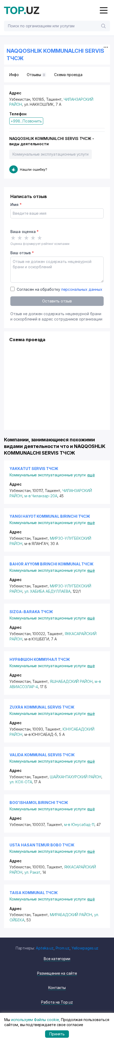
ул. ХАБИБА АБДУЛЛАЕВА (47, 591)
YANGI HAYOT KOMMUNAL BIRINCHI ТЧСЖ (50, 516)
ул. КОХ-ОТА (21, 782)
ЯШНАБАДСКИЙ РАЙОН (71, 681)
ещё (91, 475)
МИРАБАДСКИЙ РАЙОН (71, 914)
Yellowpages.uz (85, 948)
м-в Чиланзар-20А (40, 496)
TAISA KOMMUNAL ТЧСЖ (34, 892)
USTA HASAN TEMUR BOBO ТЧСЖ (42, 845)
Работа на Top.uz (57, 1002)
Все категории (57, 958)
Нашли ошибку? (33, 169)
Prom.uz (63, 948)
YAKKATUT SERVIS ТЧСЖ (34, 468)
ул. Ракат (32, 872)
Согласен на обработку (59, 289)
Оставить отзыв (57, 301)
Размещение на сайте (57, 973)
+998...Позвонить (26, 121)
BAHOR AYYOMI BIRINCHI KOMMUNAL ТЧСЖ (52, 564)
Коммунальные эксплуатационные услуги (50, 154)
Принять (57, 1034)
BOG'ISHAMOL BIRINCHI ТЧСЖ (39, 802)
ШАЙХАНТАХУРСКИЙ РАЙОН (75, 777)
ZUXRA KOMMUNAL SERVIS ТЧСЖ (42, 707)
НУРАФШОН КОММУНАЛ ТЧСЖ (40, 659)
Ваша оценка (24, 231)
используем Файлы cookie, (35, 1019)
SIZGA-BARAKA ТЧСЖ (31, 611)
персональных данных (81, 289)
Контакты (57, 987)
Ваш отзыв (22, 252)
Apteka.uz (45, 948)
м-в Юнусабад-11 (79, 824)
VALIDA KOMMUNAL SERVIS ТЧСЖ (42, 755)
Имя (16, 204)
